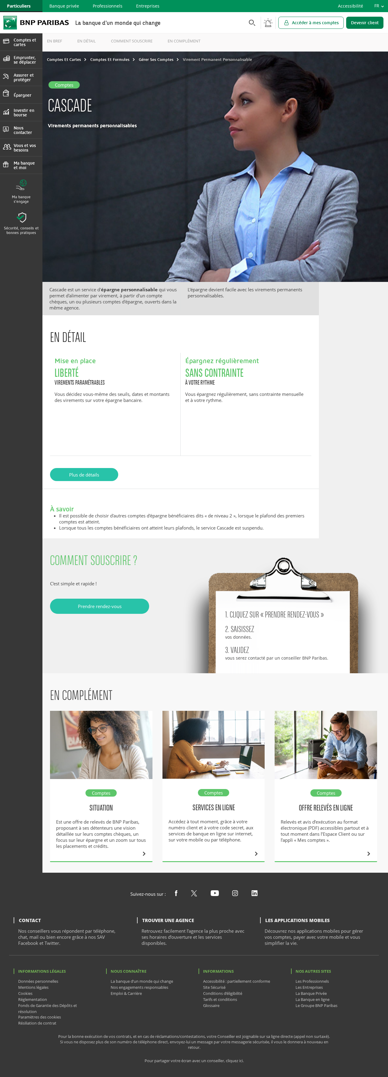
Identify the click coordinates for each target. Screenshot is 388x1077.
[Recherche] (250, 22)
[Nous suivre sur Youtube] (215, 894)
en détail (86, 41)
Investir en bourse (24, 112)
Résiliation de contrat (37, 1023)
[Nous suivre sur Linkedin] (255, 894)
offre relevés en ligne (326, 808)
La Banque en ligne (312, 999)
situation (101, 808)
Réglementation (32, 999)
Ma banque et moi (24, 165)
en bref (54, 41)
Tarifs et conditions (220, 999)
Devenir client (365, 22)
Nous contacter (23, 130)
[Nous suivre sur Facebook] (176, 894)
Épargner (23, 95)
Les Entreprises (309, 987)
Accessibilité (350, 6)
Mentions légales (33, 987)
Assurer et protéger (24, 77)
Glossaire (211, 1005)
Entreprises (147, 6)
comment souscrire (131, 41)
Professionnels (107, 6)
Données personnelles (38, 981)
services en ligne (213, 807)
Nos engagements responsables (139, 987)
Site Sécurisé (214, 987)
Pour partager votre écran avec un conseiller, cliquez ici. (194, 1060)
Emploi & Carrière (126, 993)
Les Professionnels (312, 981)
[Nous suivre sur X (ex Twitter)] (194, 894)
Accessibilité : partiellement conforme (236, 981)
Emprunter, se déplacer (25, 60)
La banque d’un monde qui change (142, 981)
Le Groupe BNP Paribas (316, 1005)
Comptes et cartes (25, 42)
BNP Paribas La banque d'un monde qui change (36, 22)
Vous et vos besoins (25, 147)
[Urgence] (268, 22)
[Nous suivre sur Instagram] (235, 894)
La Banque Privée (311, 993)
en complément (184, 41)
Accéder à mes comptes (315, 22)
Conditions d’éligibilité (222, 993)
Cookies (25, 993)
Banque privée (64, 6)
